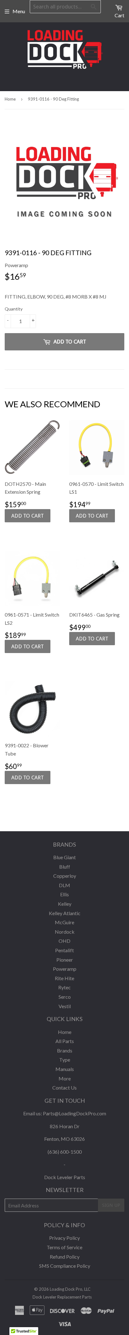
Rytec (64, 987)
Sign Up (111, 1205)
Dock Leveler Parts (64, 1177)
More (65, 1078)
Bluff (64, 867)
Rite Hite (64, 978)
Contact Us (64, 1088)
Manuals (64, 1069)
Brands (64, 1050)
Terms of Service (64, 1247)
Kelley (64, 904)
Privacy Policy (64, 1238)
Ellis (64, 894)
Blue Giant (64, 857)
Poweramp (64, 969)
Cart (119, 15)
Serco (65, 997)
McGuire (64, 922)
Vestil (65, 1006)
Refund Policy (65, 1257)
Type (64, 1060)
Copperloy (64, 876)
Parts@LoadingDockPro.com (74, 1113)
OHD (64, 941)
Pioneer (64, 960)
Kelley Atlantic (64, 913)
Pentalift (64, 950)
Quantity (14, 308)
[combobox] (65, 6)
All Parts (64, 1041)
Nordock (65, 932)
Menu (19, 11)
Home (10, 99)
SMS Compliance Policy (64, 1266)
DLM (64, 885)
